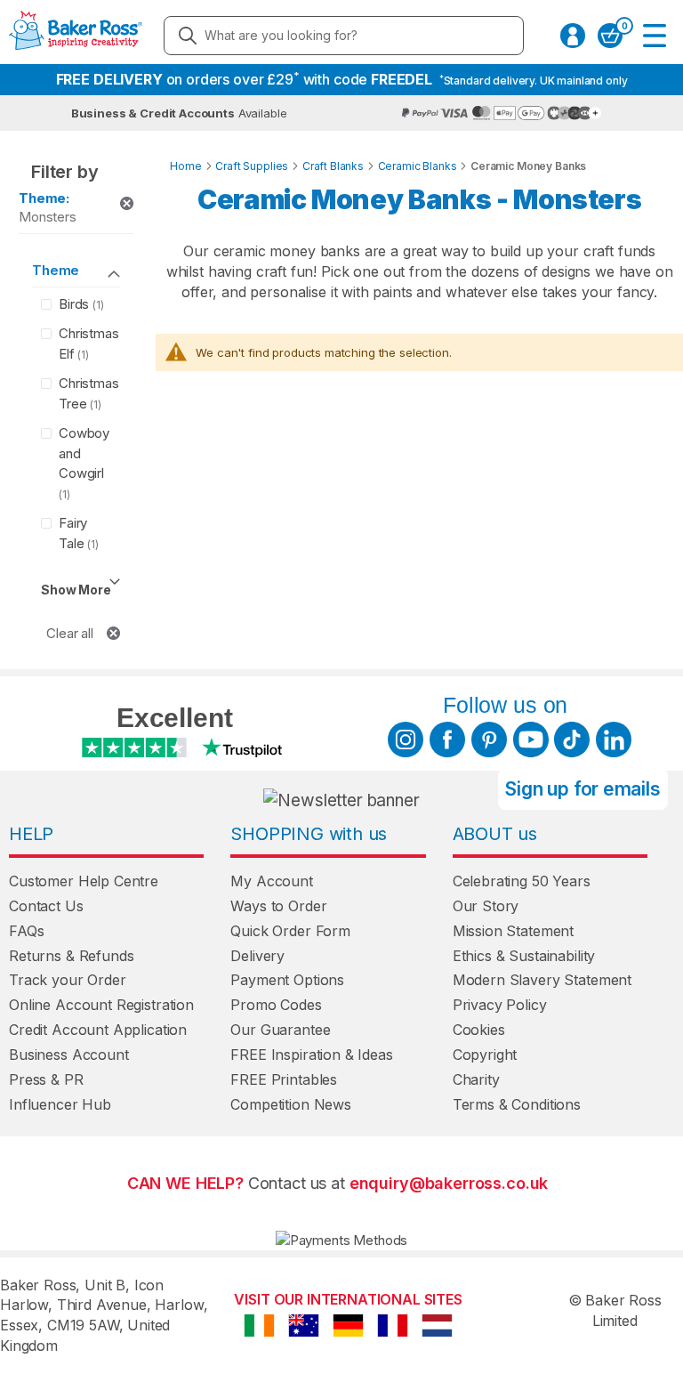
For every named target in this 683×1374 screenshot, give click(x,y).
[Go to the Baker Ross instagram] (405, 739)
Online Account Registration (101, 1005)
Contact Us (46, 906)
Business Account (69, 1054)
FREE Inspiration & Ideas (311, 1054)
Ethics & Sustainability (524, 956)
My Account (271, 881)
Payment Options (287, 980)
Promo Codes (275, 1005)
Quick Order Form (290, 931)
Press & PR (46, 1079)
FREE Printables (283, 1079)
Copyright (485, 1054)
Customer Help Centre (83, 881)
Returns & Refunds (71, 956)
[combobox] (344, 35)
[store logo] (75, 36)
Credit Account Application (98, 1030)
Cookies (479, 1030)
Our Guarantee (280, 1030)
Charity (476, 1079)
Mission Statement (513, 931)
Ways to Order (278, 906)
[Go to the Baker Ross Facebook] (447, 739)
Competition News (290, 1104)
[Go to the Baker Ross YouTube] (531, 739)
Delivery (257, 956)
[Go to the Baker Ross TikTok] (572, 739)
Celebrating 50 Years (522, 881)
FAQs (26, 931)
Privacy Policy (500, 1005)
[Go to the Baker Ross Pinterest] (489, 739)
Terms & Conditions (517, 1104)
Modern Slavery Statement (542, 980)
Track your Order (67, 980)
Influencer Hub (60, 1104)
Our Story (486, 906)
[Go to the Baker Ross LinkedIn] (613, 739)
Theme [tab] (55, 270)
